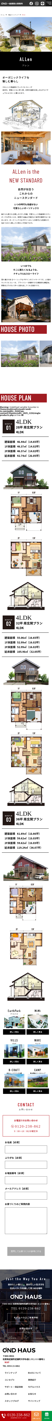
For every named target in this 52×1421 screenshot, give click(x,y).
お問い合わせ (26, 1328)
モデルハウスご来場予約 (26, 1317)
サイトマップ (34, 1400)
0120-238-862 (30, 1308)
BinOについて (34, 1372)
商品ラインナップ (13, 15)
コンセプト (10, 1379)
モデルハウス (34, 1386)
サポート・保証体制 (14, 1386)
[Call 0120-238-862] (15, 1415)
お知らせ (32, 1393)
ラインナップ (11, 1372)
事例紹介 (32, 1379)
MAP (7, 1362)
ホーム (2, 15)
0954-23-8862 (13, 1365)
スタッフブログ (12, 1400)
